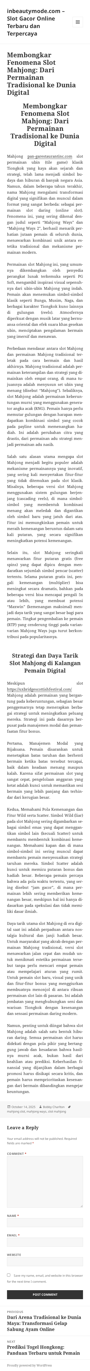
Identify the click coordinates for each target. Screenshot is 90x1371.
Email (13, 1235)
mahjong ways (36, 1111)
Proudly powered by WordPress (29, 1365)
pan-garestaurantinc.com (50, 156)
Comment (16, 1154)
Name (13, 1216)
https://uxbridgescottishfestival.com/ (39, 689)
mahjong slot (16, 1111)
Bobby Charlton (53, 1107)
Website (14, 1255)
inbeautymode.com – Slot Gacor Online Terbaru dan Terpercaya (36, 22)
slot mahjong (57, 1111)
